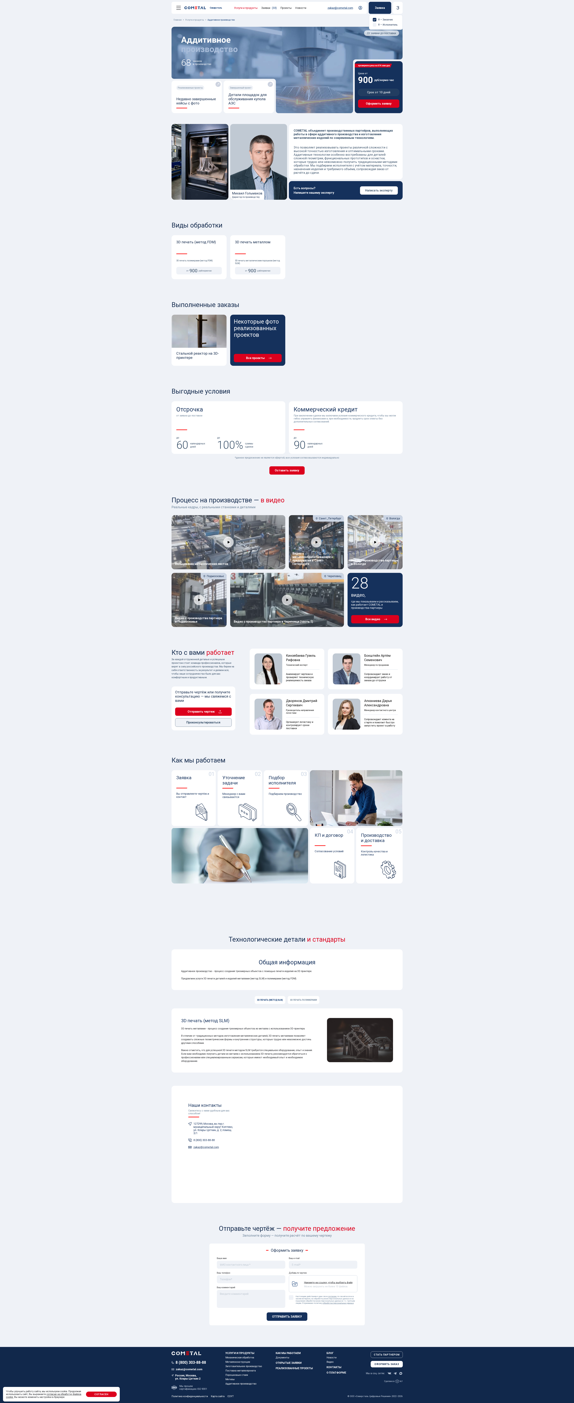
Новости (300, 7)
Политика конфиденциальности (190, 1396)
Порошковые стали (236, 1375)
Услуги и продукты (246, 7)
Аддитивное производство (240, 1383)
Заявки (269, 7)
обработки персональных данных (338, 1303)
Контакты (334, 1367)
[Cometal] (196, 7)
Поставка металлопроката (240, 1370)
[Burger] (178, 8)
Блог (330, 1353)
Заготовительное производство (243, 1366)
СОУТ (230, 1396)
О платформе (336, 1372)
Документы (282, 1357)
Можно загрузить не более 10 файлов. (328, 1284)
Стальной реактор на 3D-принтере (197, 355)
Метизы (230, 1379)
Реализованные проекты (294, 1368)
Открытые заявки (289, 1362)
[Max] (401, 1373)
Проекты (286, 7)
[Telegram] (395, 1373)
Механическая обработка (239, 1357)
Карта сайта (217, 1396)
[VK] (389, 1373)
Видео (330, 1361)
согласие (332, 1296)
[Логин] (360, 8)
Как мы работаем (288, 1353)
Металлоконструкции (237, 1361)
